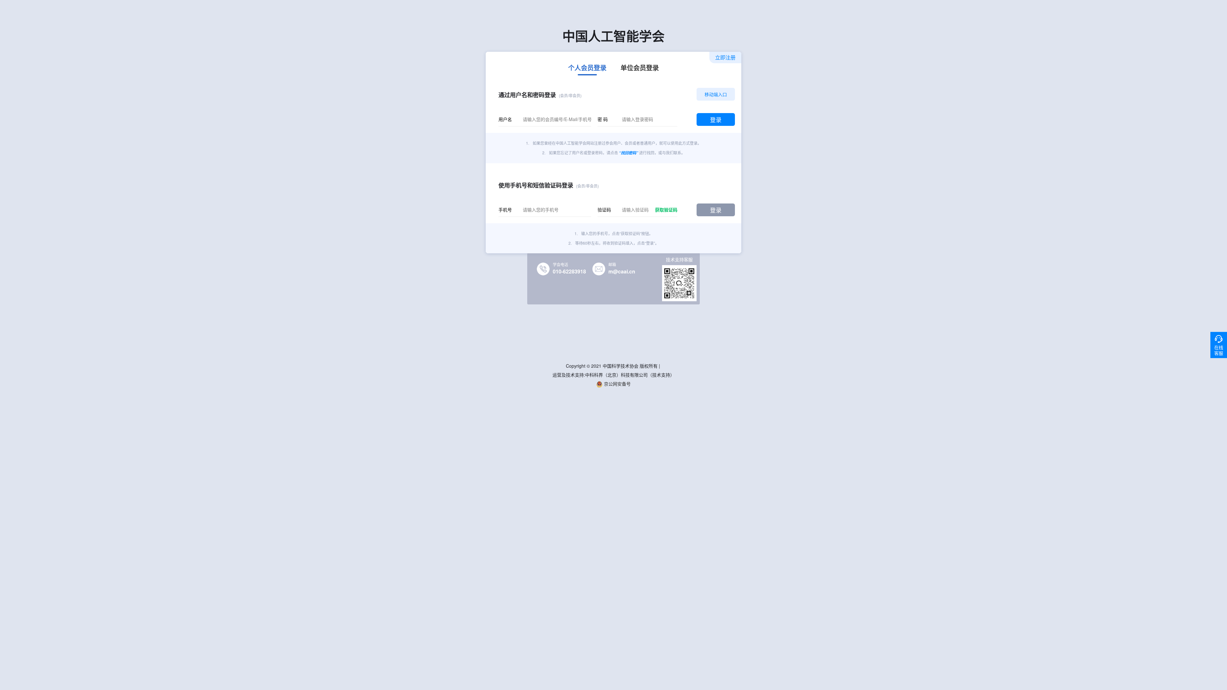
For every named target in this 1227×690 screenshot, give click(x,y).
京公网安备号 (617, 383)
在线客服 (1218, 350)
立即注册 (725, 57)
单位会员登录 (640, 68)
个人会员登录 (587, 68)
